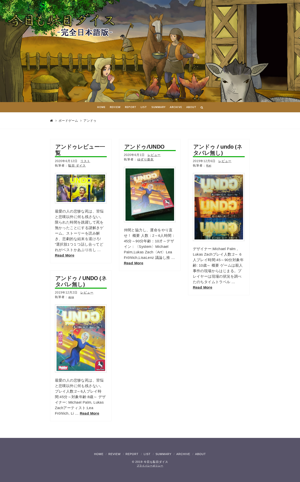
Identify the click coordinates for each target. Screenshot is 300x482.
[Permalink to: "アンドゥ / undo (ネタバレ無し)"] (218, 207)
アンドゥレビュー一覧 (80, 149)
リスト (85, 161)
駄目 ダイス (77, 165)
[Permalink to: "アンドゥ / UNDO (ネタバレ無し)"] (81, 338)
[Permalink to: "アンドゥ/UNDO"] (150, 194)
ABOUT (200, 454)
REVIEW (114, 454)
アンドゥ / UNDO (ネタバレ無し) (81, 281)
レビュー (154, 155)
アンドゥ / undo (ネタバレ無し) (217, 149)
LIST (147, 454)
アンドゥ (90, 120)
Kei (208, 165)
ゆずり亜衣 (145, 159)
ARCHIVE (183, 454)
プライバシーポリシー (150, 465)
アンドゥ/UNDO (144, 146)
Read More (64, 255)
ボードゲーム (68, 120)
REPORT (132, 454)
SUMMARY (163, 454)
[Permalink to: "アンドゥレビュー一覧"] (81, 188)
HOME (98, 454)
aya (71, 297)
